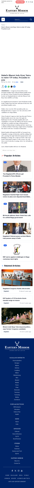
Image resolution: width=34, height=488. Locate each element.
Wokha (17, 397)
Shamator (17, 390)
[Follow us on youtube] (32, 1)
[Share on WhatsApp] (8, 86)
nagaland (14, 475)
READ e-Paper (20, 2)
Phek (17, 387)
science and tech (23, 478)
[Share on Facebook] (14, 87)
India (17, 424)
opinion (7, 478)
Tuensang (17, 394)
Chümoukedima (17, 360)
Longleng (17, 370)
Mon (17, 377)
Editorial (17, 431)
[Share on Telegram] (6, 87)
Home (3, 25)
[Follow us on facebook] (26, 1)
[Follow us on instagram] (30, 1)
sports (13, 478)
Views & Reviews (17, 434)
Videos (17, 446)
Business (17, 448)
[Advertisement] (17, 54)
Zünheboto (17, 399)
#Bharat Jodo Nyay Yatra (9, 150)
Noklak (17, 382)
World (17, 421)
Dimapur (17, 363)
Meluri (17, 372)
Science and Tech (17, 451)
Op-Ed (17, 436)
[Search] (31, 19)
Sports (17, 453)
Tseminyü (17, 392)
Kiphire (17, 365)
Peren (17, 385)
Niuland (17, 380)
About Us (17, 461)
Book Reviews (17, 439)
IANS (17, 82)
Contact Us (17, 463)
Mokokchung (17, 375)
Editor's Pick (17, 412)
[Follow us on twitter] (28, 1)
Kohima (17, 368)
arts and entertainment (17, 481)
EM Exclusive (17, 407)
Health (17, 414)
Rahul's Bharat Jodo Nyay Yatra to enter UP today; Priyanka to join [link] (15, 28)
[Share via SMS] (12, 87)
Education (17, 409)
